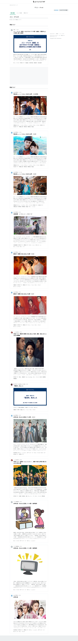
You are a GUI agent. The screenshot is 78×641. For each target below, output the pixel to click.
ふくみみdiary (16, 459)
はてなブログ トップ (14, 5)
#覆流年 (35, 62)
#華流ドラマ (26, 245)
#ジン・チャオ (16, 62)
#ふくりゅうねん (29, 376)
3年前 (20, 415)
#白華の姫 (31, 62)
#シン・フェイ (31, 284)
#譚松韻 (25, 126)
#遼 (26, 496)
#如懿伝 (27, 62)
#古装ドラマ (15, 126)
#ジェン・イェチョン (29, 125)
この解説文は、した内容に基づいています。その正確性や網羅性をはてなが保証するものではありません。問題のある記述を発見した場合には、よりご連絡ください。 (15, 20)
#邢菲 (18, 409)
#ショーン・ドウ (31, 496)
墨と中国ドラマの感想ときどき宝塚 (19, 384)
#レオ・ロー (43, 452)
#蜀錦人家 (21, 126)
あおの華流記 (15, 92)
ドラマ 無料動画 (16, 501)
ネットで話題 (19, 12)
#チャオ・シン (38, 245)
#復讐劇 (44, 376)
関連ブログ (26, 12)
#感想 (20, 496)
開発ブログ (63, 35)
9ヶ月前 (20, 92)
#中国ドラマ (22, 62)
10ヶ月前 (20, 172)
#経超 (32, 126)
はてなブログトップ (53, 36)
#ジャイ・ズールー (17, 286)
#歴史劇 (43, 496)
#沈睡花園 (15, 245)
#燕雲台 (23, 496)
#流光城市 (40, 62)
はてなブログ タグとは (53, 35)
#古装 (40, 376)
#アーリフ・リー (30, 452)
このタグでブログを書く (64, 10)
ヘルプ (59, 35)
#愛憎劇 (15, 378)
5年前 (20, 595)
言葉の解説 (12, 12)
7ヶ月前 (17, 29)
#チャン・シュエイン (22, 452)
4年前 (21, 459)
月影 (14, 29)
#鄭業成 (29, 126)
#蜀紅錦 (15, 125)
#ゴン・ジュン (32, 245)
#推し (20, 376)
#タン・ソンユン (20, 125)
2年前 (20, 212)
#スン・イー (22, 246)
